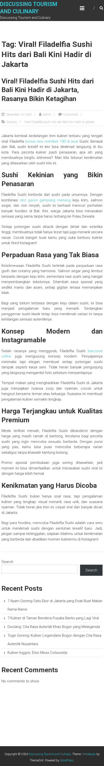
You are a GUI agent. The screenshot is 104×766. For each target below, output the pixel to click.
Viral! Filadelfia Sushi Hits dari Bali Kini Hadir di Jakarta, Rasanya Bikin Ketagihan (47, 90)
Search (7, 562)
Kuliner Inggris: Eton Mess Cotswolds (37, 652)
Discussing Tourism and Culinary (50, 754)
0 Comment (70, 114)
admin (47, 114)
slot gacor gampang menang (45, 200)
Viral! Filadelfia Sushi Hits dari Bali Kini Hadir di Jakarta (59, 122)
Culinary (12, 122)
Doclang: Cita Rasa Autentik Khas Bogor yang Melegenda (53, 627)
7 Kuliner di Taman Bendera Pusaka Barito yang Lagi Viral (53, 618)
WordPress (67, 760)
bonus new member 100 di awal (51, 141)
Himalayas (89, 754)
